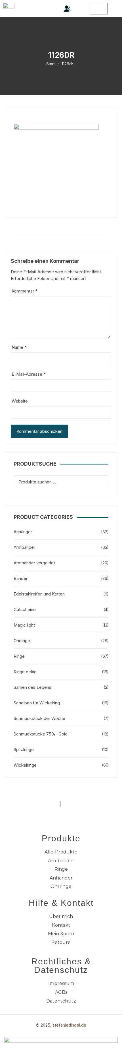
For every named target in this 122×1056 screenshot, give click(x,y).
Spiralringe (24, 749)
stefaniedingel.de (69, 1025)
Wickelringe (25, 765)
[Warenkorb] (99, 8)
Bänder (21, 578)
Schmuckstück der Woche (39, 718)
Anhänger (23, 531)
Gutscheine (25, 609)
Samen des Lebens (32, 687)
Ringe (19, 656)
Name (19, 347)
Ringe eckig (25, 671)
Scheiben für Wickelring (37, 703)
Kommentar (24, 291)
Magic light (24, 625)
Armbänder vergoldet (34, 562)
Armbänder (24, 547)
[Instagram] (69, 817)
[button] (80, 8)
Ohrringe (22, 640)
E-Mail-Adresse (29, 374)
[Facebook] (53, 817)
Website (20, 401)
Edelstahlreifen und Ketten (39, 594)
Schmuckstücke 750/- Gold (41, 734)
